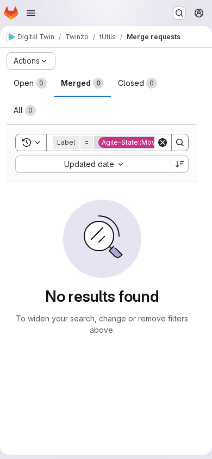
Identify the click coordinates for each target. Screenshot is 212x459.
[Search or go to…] (179, 13)
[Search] (180, 142)
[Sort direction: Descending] (180, 164)
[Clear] (162, 142)
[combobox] (93, 164)
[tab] (30, 83)
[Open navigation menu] (31, 13)
